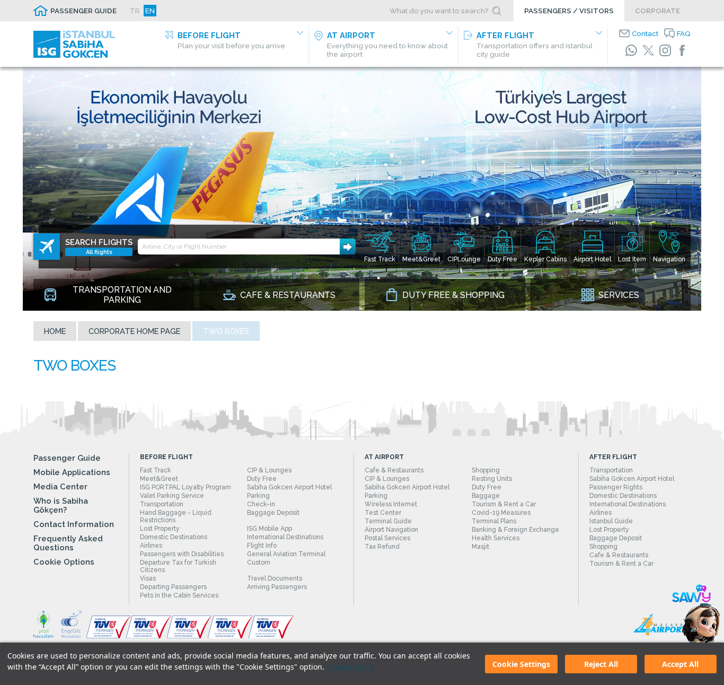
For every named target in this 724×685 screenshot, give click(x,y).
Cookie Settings (521, 664)
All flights (99, 252)
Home (55, 331)
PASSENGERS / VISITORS (569, 10)
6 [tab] (363, 220)
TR (135, 10)
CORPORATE (657, 10)
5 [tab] (353, 220)
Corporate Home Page (134, 331)
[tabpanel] (362, 189)
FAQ (684, 33)
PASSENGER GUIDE (83, 10)
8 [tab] (385, 220)
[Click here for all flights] (46, 246)
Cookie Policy (351, 667)
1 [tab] (310, 220)
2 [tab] (321, 220)
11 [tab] (416, 220)
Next (708, 188)
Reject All (601, 664)
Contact (645, 33)
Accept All (680, 664)
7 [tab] (374, 220)
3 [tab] (332, 220)
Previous (16, 188)
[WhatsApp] (631, 50)
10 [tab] (406, 220)
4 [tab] (342, 220)
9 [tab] (395, 220)
